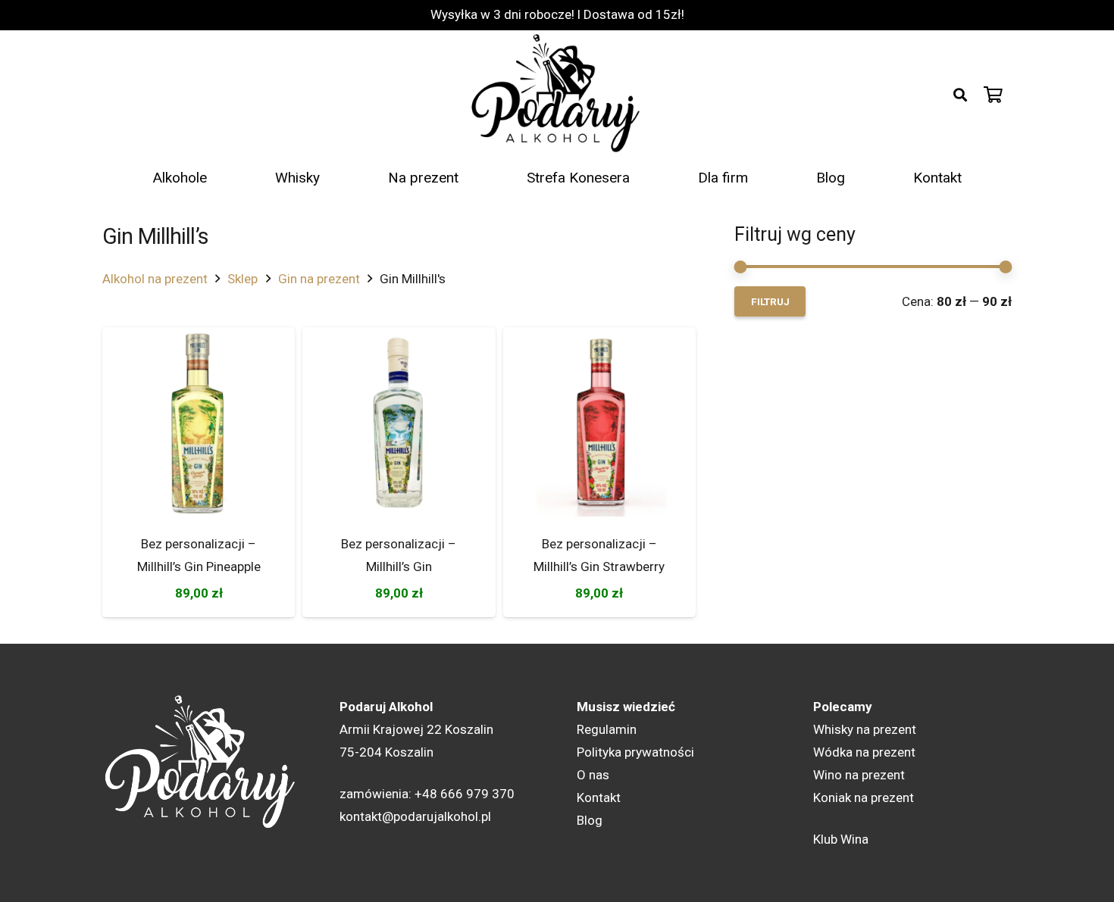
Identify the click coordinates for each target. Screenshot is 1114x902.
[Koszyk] (993, 95)
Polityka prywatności (635, 752)
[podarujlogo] (557, 94)
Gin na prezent (319, 278)
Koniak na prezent (863, 797)
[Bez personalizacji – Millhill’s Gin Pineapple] (198, 423)
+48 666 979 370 (465, 793)
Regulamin (607, 729)
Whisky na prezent (864, 729)
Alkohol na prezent (155, 278)
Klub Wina (840, 839)
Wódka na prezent (864, 752)
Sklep (242, 278)
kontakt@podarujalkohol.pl (415, 816)
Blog (589, 820)
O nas (593, 774)
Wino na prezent (859, 774)
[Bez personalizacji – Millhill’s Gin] (398, 423)
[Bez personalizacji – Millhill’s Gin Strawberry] (599, 423)
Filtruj (770, 301)
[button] (960, 95)
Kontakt (599, 797)
